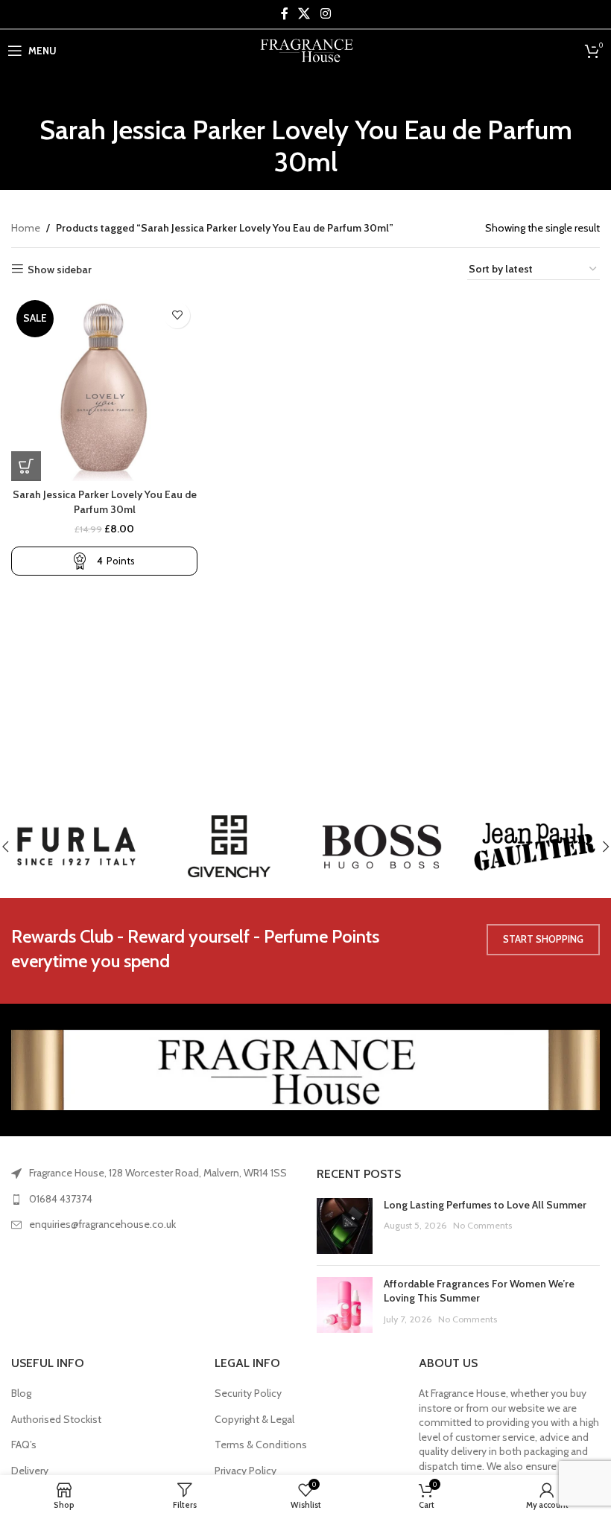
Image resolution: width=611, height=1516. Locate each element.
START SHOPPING (543, 939)
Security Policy (248, 1393)
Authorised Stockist (56, 1419)
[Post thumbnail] (345, 1226)
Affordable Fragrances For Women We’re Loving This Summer (479, 1291)
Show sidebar (60, 269)
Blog (21, 1393)
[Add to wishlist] (177, 315)
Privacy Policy (245, 1470)
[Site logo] (306, 49)
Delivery (29, 1470)
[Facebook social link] (285, 13)
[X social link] (304, 13)
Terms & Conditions (261, 1444)
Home (25, 228)
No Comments (482, 1225)
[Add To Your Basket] (26, 466)
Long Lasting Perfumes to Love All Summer (485, 1204)
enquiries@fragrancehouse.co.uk (102, 1224)
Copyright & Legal (254, 1419)
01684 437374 (60, 1199)
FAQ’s (24, 1444)
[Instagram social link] (325, 13)
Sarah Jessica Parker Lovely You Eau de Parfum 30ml (105, 502)
